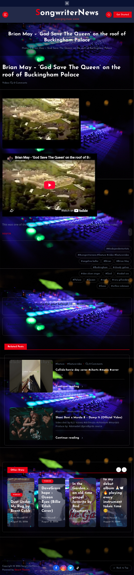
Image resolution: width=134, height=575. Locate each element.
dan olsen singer (91, 273)
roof (104, 280)
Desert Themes (22, 570)
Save (103, 286)
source (6, 233)
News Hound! (18, 518)
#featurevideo (74, 364)
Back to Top (122, 568)
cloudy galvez (122, 267)
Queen (91, 280)
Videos (5, 83)
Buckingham (101, 267)
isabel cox (124, 273)
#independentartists (118, 249)
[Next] (124, 469)
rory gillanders (121, 280)
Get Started (123, 15)
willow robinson (121, 286)
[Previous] (118, 469)
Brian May (123, 261)
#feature (60, 364)
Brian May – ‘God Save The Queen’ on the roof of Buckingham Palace (72, 48)
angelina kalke (90, 261)
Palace (77, 280)
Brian (108, 261)
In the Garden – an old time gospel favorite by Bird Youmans (51, 497)
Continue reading (68, 386)
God (109, 273)
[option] (20, 502)
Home (25, 48)
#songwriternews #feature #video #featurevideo (104, 255)
